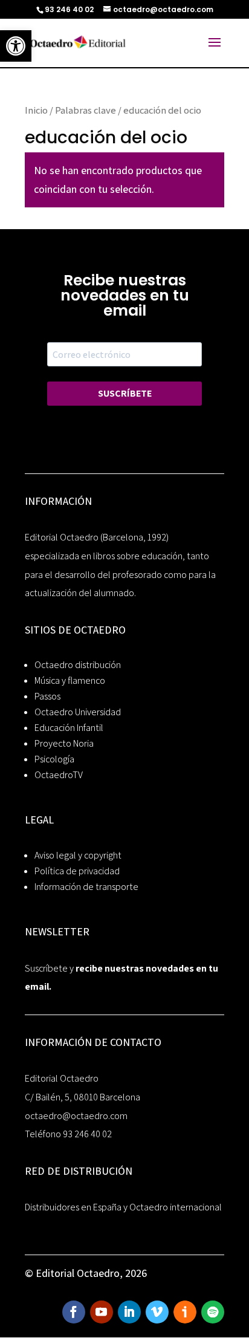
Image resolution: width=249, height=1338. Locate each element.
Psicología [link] (54, 759)
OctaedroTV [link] (58, 774)
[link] (15, 46)
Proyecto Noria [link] (64, 743)
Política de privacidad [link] (77, 871)
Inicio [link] (36, 110)
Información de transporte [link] (86, 886)
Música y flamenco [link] (69, 680)
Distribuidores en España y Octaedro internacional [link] (123, 1207)
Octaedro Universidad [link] (77, 712)
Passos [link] (47, 696)
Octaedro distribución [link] (77, 664)
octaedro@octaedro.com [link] (76, 1115)
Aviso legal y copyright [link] (77, 855)
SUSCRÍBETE (125, 393)
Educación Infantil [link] (68, 727)
